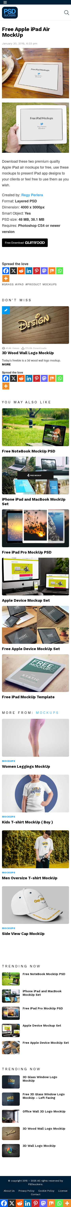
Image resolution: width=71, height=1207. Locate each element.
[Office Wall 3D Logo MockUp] (11, 1116)
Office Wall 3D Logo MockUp (44, 1111)
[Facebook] (5, 270)
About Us (9, 1190)
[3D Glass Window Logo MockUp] (11, 1082)
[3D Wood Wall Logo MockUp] (35, 325)
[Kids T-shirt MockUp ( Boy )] (35, 793)
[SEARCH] (66, 13)
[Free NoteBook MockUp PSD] (35, 427)
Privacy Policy (26, 1190)
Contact (35, 1194)
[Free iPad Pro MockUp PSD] (35, 528)
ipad (20, 284)
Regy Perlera (32, 194)
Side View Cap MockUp (23, 933)
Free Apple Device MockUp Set (31, 649)
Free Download (14, 242)
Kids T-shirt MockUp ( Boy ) (27, 822)
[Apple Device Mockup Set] (35, 576)
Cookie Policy (46, 1190)
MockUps (47, 713)
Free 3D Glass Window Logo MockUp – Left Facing (44, 1096)
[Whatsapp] (59, 270)
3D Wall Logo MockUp (39, 1146)
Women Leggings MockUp (26, 766)
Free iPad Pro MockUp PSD (26, 552)
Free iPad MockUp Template (28, 697)
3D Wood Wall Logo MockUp (28, 353)
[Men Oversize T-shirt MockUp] (35, 849)
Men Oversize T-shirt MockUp (29, 878)
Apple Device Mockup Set (26, 600)
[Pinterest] (36, 270)
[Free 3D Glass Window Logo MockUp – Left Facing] (11, 1099)
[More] (5, 278)
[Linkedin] (28, 270)
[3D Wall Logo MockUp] (11, 1150)
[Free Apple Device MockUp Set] (35, 625)
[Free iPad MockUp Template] (35, 673)
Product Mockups (42, 284)
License (62, 1190)
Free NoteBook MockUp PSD (28, 451)
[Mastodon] (44, 270)
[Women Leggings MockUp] (35, 737)
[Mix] (52, 270)
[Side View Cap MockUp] (35, 905)
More (6, 364)
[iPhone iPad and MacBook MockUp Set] (35, 475)
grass (9, 284)
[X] (13, 270)
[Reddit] (21, 270)
